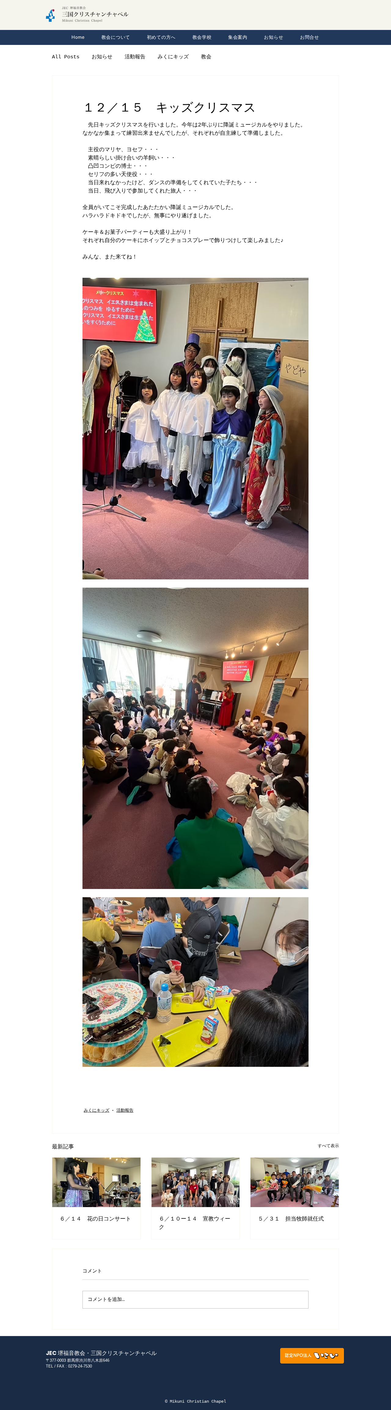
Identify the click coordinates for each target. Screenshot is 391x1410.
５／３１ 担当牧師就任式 (291, 1218)
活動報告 (135, 57)
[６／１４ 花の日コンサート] (96, 1182)
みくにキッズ (173, 57)
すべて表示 (328, 1146)
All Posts (65, 57)
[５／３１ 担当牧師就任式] (294, 1182)
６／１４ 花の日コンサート (95, 1218)
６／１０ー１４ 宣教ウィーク (194, 1223)
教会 (206, 57)
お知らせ (102, 57)
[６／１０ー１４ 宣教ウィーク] (196, 1182)
